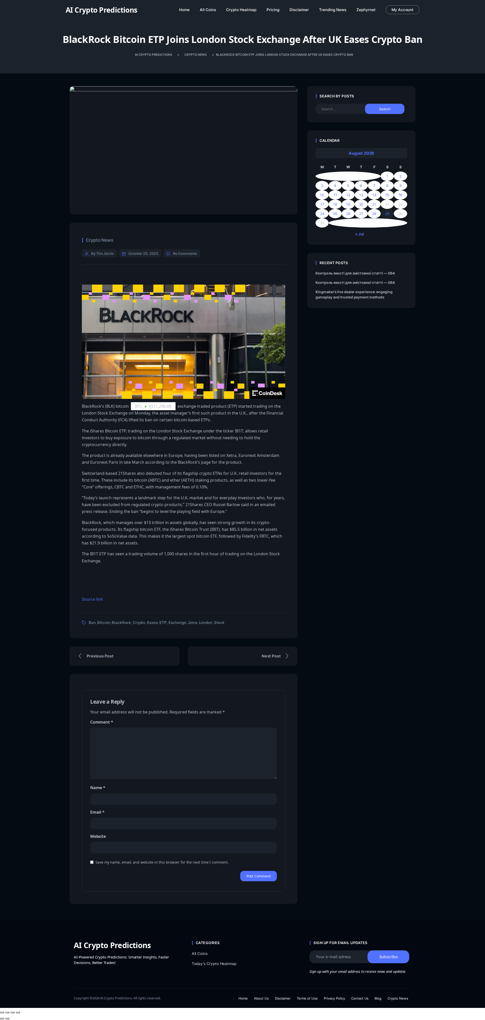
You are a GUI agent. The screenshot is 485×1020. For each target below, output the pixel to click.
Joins (192, 622)
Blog (378, 998)
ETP (163, 622)
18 (335, 204)
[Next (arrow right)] (7, 1018)
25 (335, 213)
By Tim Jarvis (102, 253)
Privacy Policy (334, 998)
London (205, 622)
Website (98, 836)
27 (361, 213)
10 (322, 195)
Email (97, 812)
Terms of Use (307, 998)
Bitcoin (103, 622)
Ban (92, 622)
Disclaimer (283, 998)
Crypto (139, 622)
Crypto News (99, 240)
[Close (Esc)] (18, 1012)
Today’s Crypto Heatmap (214, 963)
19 (348, 204)
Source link (92, 599)
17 (322, 204)
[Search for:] (345, 109)
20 (361, 204)
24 (322, 213)
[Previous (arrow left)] (2, 1018)
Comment (101, 722)
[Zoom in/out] (2, 1012)
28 (374, 213)
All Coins (200, 953)
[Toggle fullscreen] (7, 1012)
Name (97, 787)
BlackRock (121, 622)
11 (335, 195)
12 (348, 195)
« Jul (359, 234)
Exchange (177, 622)
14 (374, 195)
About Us (261, 998)
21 (374, 204)
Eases (152, 622)
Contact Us (360, 998)
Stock (219, 622)
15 (387, 195)
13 (361, 195)
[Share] (13, 1012)
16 (401, 195)
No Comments (185, 253)
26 (348, 213)
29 (387, 213)
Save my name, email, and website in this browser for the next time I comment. (162, 862)
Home (243, 998)
